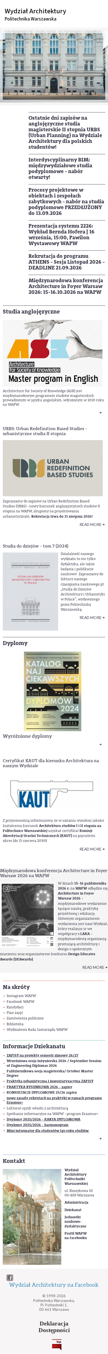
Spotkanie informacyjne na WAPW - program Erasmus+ (52, 1113)
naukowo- (73, 1221)
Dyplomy (15, 643)
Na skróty (16, 987)
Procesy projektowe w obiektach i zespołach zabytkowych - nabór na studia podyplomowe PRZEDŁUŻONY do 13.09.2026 (66, 201)
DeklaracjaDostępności (54, 1327)
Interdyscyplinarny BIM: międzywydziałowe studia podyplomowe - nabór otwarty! (60, 168)
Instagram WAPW (21, 995)
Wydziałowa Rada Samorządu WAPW (37, 1029)
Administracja (76, 1202)
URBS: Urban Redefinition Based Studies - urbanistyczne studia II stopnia (45, 431)
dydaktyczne (75, 1226)
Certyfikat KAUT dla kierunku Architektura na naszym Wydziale (51, 763)
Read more (90, 524)
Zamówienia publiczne (25, 1018)
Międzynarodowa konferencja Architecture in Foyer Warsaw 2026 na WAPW (53, 873)
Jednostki (73, 1217)
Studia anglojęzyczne (31, 312)
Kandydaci (15, 1007)
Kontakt (14, 1161)
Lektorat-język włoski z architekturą (37, 1108)
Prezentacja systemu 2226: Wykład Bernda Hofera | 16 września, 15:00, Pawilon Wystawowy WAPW (61, 234)
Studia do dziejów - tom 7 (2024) (35, 546)
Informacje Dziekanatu (34, 1046)
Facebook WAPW (20, 1001)
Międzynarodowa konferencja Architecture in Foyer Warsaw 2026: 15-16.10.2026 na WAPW (66, 286)
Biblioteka (15, 1024)
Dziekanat (73, 1209)
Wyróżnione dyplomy (27, 736)
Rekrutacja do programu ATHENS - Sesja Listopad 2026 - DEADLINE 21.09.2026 (67, 262)
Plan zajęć (15, 1012)
